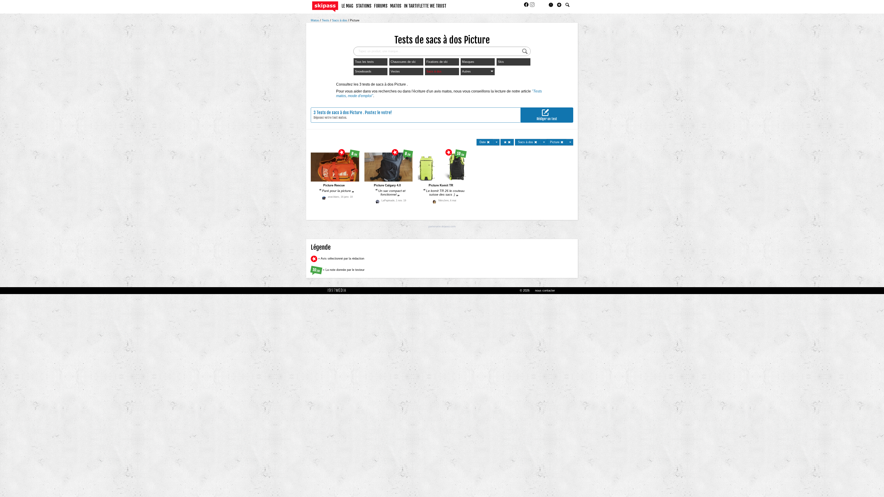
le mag (347, 6)
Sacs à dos (340, 20)
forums (380, 6)
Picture (354, 20)
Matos (315, 20)
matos (395, 6)
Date (483, 142)
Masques (468, 62)
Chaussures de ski (403, 62)
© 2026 (524, 290)
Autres (466, 71)
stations (363, 6)
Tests (326, 20)
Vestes (395, 71)
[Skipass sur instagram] (532, 6)
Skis (501, 62)
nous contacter (545, 290)
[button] (559, 4)
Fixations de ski (437, 62)
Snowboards (363, 71)
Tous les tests (364, 62)
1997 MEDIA (338, 290)
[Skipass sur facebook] (527, 6)
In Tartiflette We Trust (425, 6)
